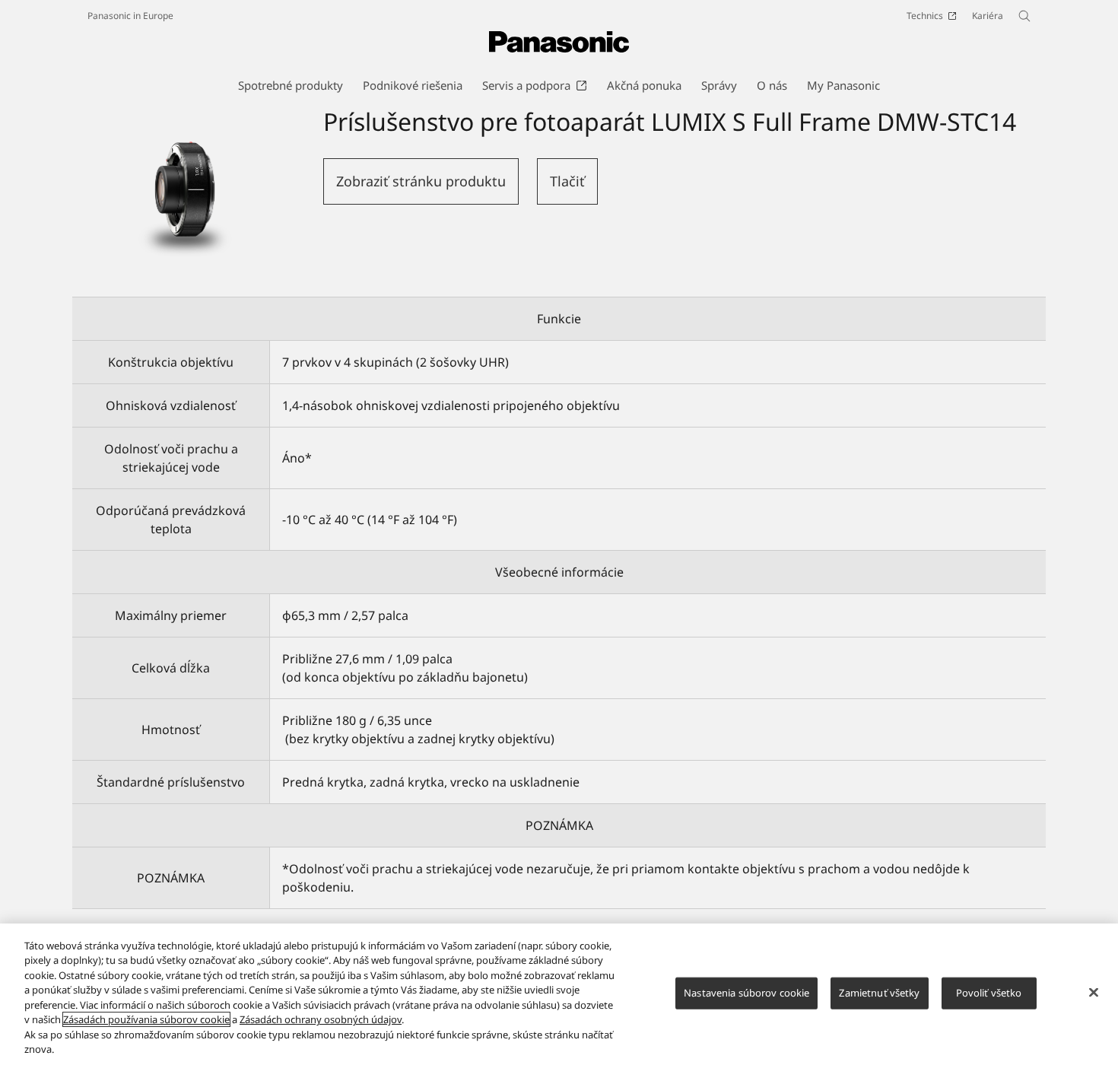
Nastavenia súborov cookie (746, 993)
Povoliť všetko (989, 993)
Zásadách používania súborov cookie (146, 1019)
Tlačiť (567, 181)
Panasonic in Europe (130, 15)
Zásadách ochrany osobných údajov (321, 1019)
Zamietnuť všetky (879, 993)
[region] (559, 994)
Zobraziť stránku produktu (421, 181)
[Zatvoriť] (1093, 992)
